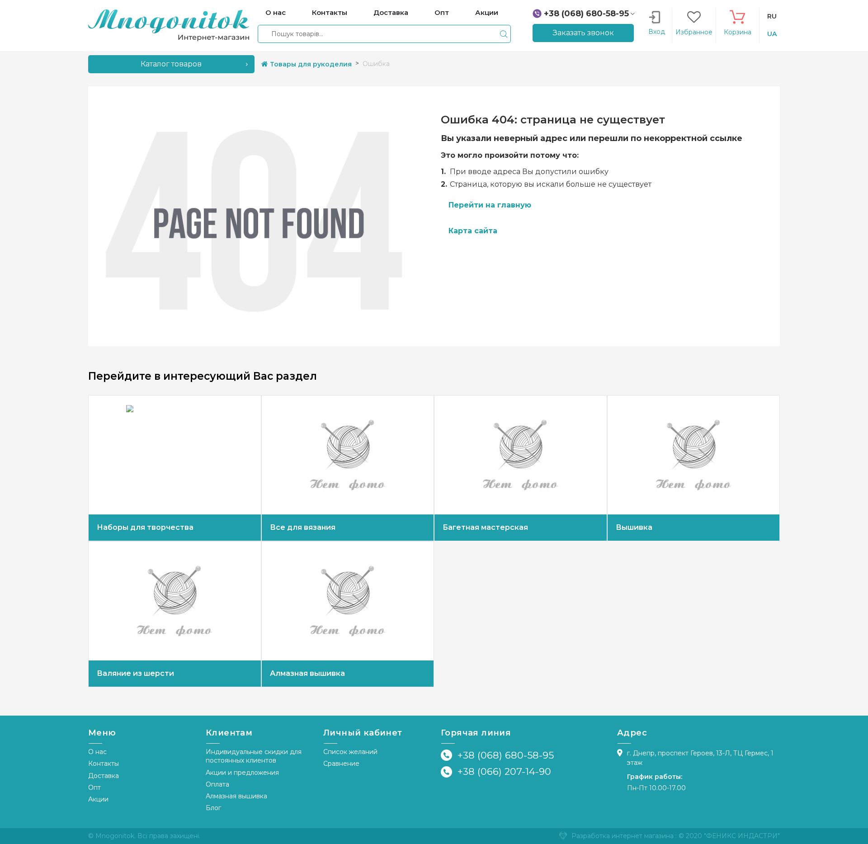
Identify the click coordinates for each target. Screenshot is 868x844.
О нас (97, 752)
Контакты (103, 763)
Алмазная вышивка (236, 796)
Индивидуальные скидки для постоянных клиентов (254, 756)
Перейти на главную (489, 205)
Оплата (217, 784)
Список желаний (350, 752)
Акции (98, 799)
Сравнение (341, 763)
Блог (213, 808)
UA (772, 34)
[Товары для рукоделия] (168, 25)
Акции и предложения (242, 773)
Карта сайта (472, 230)
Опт (94, 787)
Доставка (103, 776)
